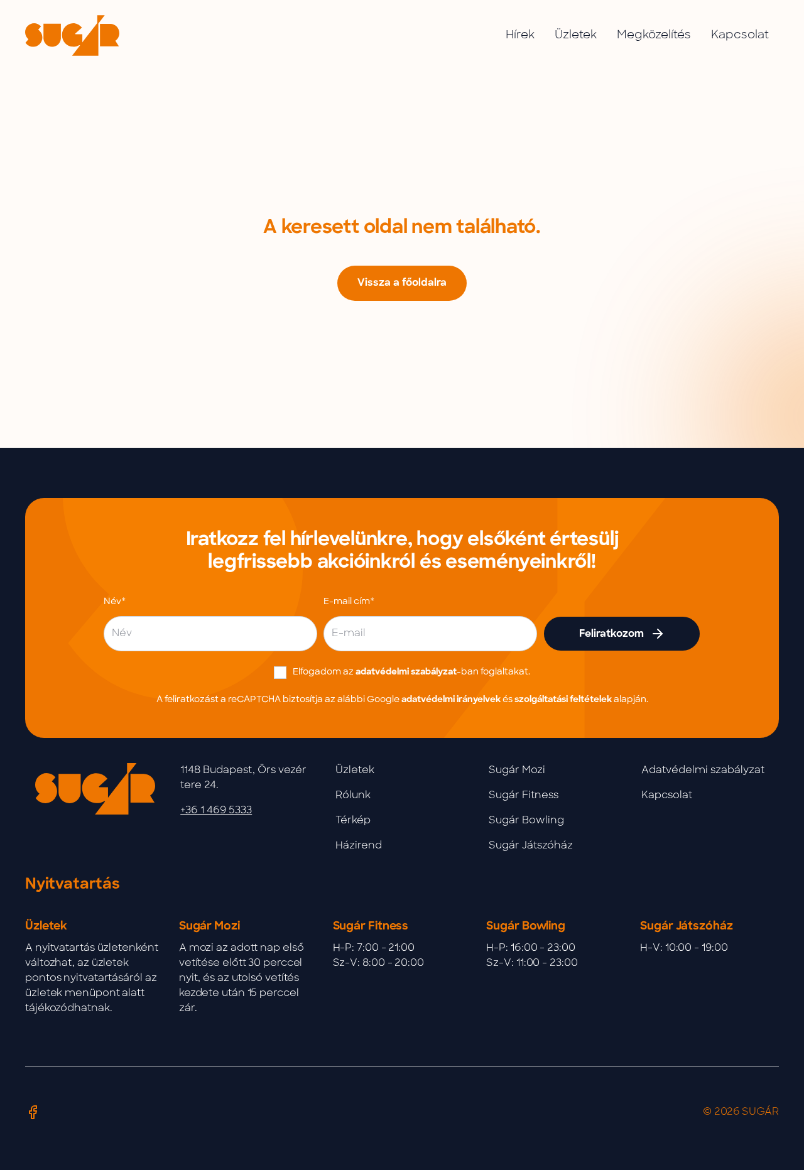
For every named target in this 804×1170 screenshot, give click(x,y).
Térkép (353, 821)
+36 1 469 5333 (216, 811)
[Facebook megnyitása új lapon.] (32, 1112)
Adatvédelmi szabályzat (702, 771)
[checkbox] (280, 672)
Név (112, 602)
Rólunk (353, 796)
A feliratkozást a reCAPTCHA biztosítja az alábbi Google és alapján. (402, 700)
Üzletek (354, 771)
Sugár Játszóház (531, 846)
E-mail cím (346, 602)
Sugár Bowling (526, 821)
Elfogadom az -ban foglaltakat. (411, 672)
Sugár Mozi (517, 771)
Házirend (358, 846)
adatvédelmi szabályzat (406, 672)
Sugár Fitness (523, 796)
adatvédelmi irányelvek (451, 700)
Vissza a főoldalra (402, 283)
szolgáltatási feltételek (563, 700)
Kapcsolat (666, 796)
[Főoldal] (72, 35)
